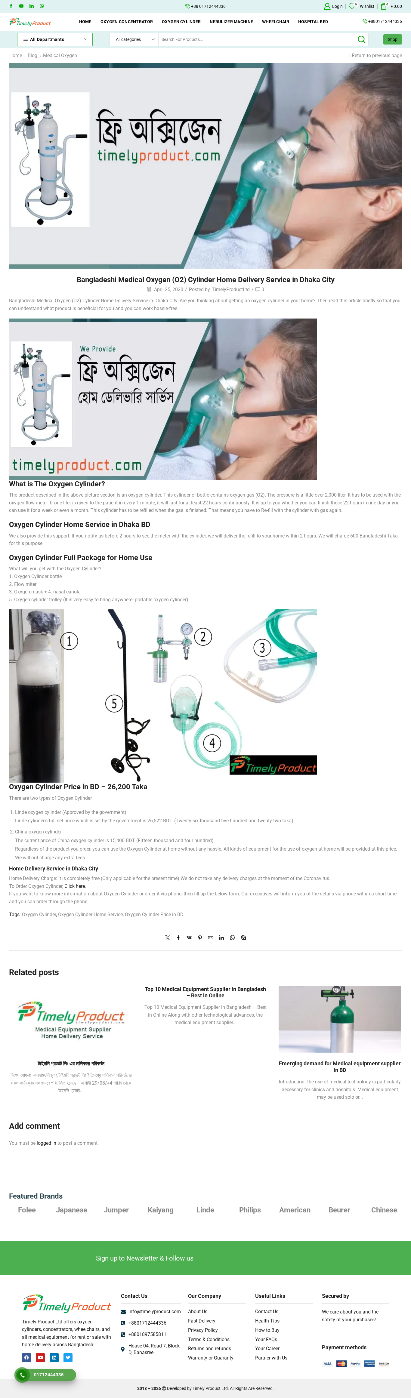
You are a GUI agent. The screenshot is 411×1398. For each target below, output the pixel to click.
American (295, 1210)
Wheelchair (275, 21)
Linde (205, 1210)
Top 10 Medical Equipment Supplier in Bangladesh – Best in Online (205, 992)
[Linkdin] (31, 6)
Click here (74, 886)
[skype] (242, 938)
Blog (32, 55)
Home (85, 21)
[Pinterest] (200, 938)
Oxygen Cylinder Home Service (90, 914)
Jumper (116, 1210)
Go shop (249, 6)
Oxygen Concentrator (126, 21)
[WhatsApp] (42, 6)
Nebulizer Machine (231, 21)
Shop (392, 39)
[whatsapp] (232, 938)
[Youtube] (21, 6)
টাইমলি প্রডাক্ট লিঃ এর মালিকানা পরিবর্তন (71, 1063)
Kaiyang (161, 1210)
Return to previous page (377, 55)
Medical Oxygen (60, 55)
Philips (250, 1210)
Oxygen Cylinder (181, 21)
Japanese (71, 1210)
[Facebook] (11, 6)
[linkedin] (221, 938)
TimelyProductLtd (231, 289)
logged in (46, 1143)
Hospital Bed (313, 21)
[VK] (189, 938)
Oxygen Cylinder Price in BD (154, 914)
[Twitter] (169, 938)
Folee (27, 1210)
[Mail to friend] (210, 938)
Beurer (339, 1210)
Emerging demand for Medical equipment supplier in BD (340, 1066)
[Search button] (362, 39)
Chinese (384, 1210)
